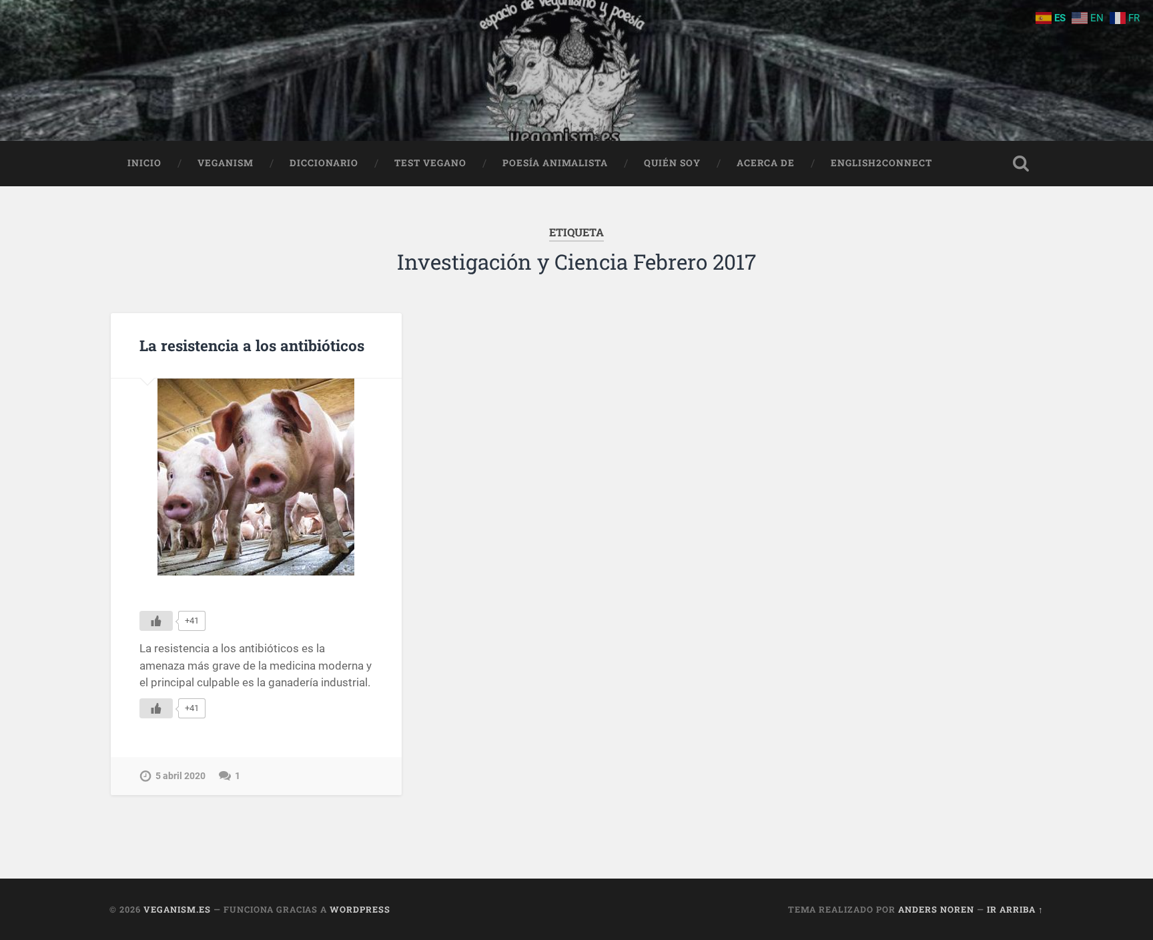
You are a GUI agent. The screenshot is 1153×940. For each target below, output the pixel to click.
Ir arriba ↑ (1015, 909)
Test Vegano (430, 163)
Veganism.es (177, 909)
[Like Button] (156, 621)
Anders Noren (936, 909)
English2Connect (881, 163)
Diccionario (324, 163)
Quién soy (672, 163)
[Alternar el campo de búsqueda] (1021, 163)
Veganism (226, 163)
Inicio (144, 163)
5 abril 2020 (180, 776)
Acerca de (766, 163)
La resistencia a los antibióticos (251, 345)
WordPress (360, 909)
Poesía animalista (555, 163)
